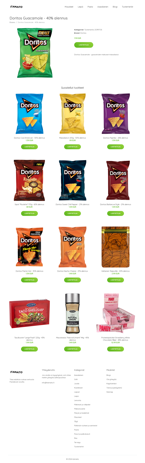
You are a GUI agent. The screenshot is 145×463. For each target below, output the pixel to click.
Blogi (115, 6)
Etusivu (12, 22)
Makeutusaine (79, 409)
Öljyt (76, 421)
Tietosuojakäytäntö (114, 388)
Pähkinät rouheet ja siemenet (85, 426)
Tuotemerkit (127, 6)
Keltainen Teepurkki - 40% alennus (116, 271)
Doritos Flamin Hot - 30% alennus (29, 271)
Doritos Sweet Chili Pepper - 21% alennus (72, 204)
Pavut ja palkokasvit (82, 434)
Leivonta (77, 400)
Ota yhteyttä (111, 379)
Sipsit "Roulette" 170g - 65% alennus (29, 204)
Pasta (90, 6)
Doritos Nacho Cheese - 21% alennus (72, 271)
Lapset (77, 392)
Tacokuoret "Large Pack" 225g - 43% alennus (29, 338)
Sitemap (109, 392)
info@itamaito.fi (48, 383)
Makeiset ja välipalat (82, 404)
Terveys (77, 442)
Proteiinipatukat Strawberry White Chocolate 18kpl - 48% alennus (115, 338)
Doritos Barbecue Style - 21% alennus (115, 204)
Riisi (75, 438)
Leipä (80, 6)
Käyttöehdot (111, 383)
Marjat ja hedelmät (81, 413)
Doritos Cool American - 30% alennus (29, 138)
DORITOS (98, 30)
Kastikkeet (78, 388)
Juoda (76, 383)
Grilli (75, 379)
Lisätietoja (84, 45)
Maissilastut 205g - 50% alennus (72, 138)
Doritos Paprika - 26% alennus (115, 138)
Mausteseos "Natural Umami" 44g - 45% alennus (72, 338)
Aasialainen (102, 6)
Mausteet (69, 6)
